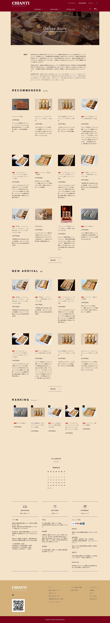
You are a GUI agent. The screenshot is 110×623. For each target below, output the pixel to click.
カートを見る (93, 596)
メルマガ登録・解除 (76, 587)
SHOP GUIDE (54, 9)
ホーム (50, 587)
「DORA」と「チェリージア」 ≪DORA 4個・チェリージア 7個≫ (89, 174)
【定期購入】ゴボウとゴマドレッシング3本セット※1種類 (66, 118)
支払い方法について (54, 596)
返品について (52, 593)
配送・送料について (54, 590)
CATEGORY (37, 9)
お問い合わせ (93, 599)
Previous (15, 412)
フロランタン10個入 (17, 116)
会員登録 (92, 590)
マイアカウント (72, 3)
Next (95, 412)
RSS (72, 590)
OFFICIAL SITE (70, 9)
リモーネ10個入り (89, 226)
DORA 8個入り (39, 226)
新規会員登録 (82, 3)
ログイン (91, 3)
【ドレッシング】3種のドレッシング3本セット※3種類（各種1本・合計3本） (66, 228)
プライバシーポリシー (55, 602)
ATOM (76, 590)
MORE (53, 260)
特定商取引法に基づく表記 (56, 599)
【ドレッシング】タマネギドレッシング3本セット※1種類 (43, 118)
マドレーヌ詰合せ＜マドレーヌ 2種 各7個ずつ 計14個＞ (89, 118)
